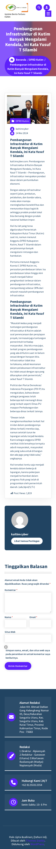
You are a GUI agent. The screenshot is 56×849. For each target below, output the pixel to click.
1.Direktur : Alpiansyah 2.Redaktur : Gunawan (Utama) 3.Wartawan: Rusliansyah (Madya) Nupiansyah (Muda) (32, 758)
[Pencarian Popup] (39, 7)
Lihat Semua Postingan (27, 541)
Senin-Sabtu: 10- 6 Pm (34, 804)
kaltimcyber (22, 128)
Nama (9, 617)
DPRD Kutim (36, 59)
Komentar (11, 589)
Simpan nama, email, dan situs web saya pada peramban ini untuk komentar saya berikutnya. (28, 654)
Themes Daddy (35, 840)
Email (33, 617)
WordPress (37, 844)
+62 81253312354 (32, 785)
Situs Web (10, 631)
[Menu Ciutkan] (48, 14)
